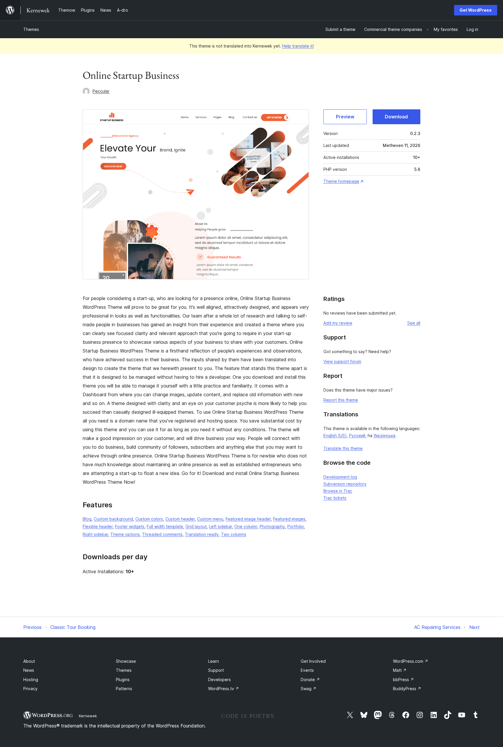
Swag (308, 688)
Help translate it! (298, 45)
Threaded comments (162, 534)
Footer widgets (129, 526)
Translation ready (202, 534)
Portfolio (295, 526)
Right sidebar (95, 534)
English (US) (335, 435)
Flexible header (98, 526)
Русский (357, 435)
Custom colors (149, 518)
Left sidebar (220, 526)
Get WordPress (476, 10)
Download (396, 117)
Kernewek (88, 715)
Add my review (337, 322)
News (28, 670)
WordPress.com (410, 661)
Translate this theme (343, 448)
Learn (213, 661)
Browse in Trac (337, 490)
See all (413, 322)
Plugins (123, 679)
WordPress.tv (223, 688)
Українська (384, 435)
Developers (219, 679)
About (29, 661)
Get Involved (313, 661)
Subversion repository (344, 483)
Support (216, 670)
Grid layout (196, 526)
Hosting (30, 679)
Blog (87, 518)
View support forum (342, 361)
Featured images (289, 518)
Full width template (165, 526)
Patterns (124, 688)
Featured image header (248, 518)
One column (245, 526)
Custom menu (210, 518)
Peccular (101, 91)
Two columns (233, 534)
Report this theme (340, 399)
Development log (340, 476)
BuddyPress (407, 688)
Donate (310, 679)
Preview (345, 117)
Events (307, 670)
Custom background (113, 518)
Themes (31, 29)
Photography (272, 526)
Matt (400, 670)
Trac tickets (334, 497)
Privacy (30, 688)
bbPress (403, 679)
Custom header (180, 518)
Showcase (126, 661)
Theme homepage (341, 181)
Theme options (125, 534)
